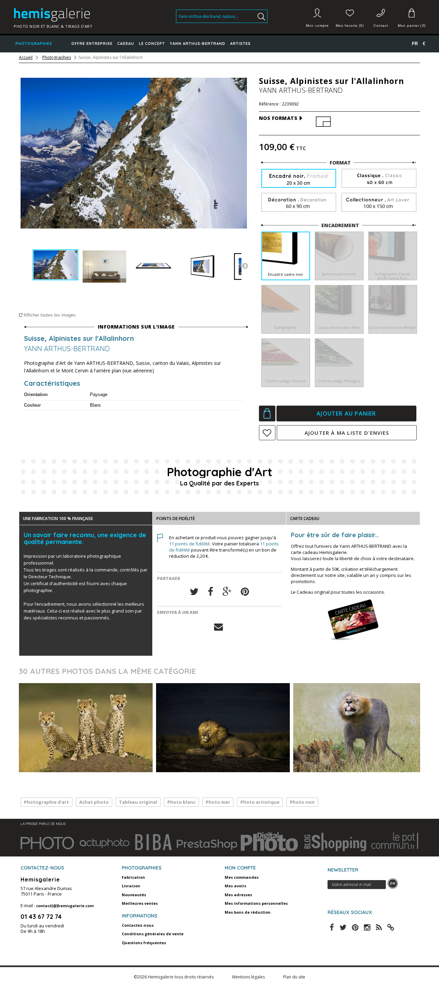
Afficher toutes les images (49, 315)
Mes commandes (242, 877)
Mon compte (317, 25)
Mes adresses (238, 894)
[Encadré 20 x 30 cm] (298, 179)
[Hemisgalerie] (59, 15)
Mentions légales (249, 977)
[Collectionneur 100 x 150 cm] (379, 202)
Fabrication (133, 877)
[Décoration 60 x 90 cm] (299, 202)
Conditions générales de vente (152, 933)
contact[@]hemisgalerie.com (65, 905)
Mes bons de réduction (248, 912)
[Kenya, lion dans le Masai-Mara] (223, 727)
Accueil (26, 57)
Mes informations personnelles (256, 903)
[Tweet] (194, 592)
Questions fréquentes (144, 942)
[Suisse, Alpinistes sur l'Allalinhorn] (55, 265)
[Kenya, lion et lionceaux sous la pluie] (360, 727)
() (411, 25)
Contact (380, 25)
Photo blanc (181, 802)
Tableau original (138, 802)
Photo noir (302, 802)
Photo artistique (260, 802)
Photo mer (218, 802)
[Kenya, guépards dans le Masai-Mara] (86, 727)
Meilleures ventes (140, 903)
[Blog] (390, 927)
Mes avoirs (235, 885)
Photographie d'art (46, 802)
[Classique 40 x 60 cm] (379, 178)
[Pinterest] (245, 592)
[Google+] (227, 592)
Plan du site (294, 977)
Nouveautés (134, 894)
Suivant (244, 265)
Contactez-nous (138, 925)
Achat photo (94, 802)
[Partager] (210, 592)
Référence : (270, 104)
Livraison (131, 885)
